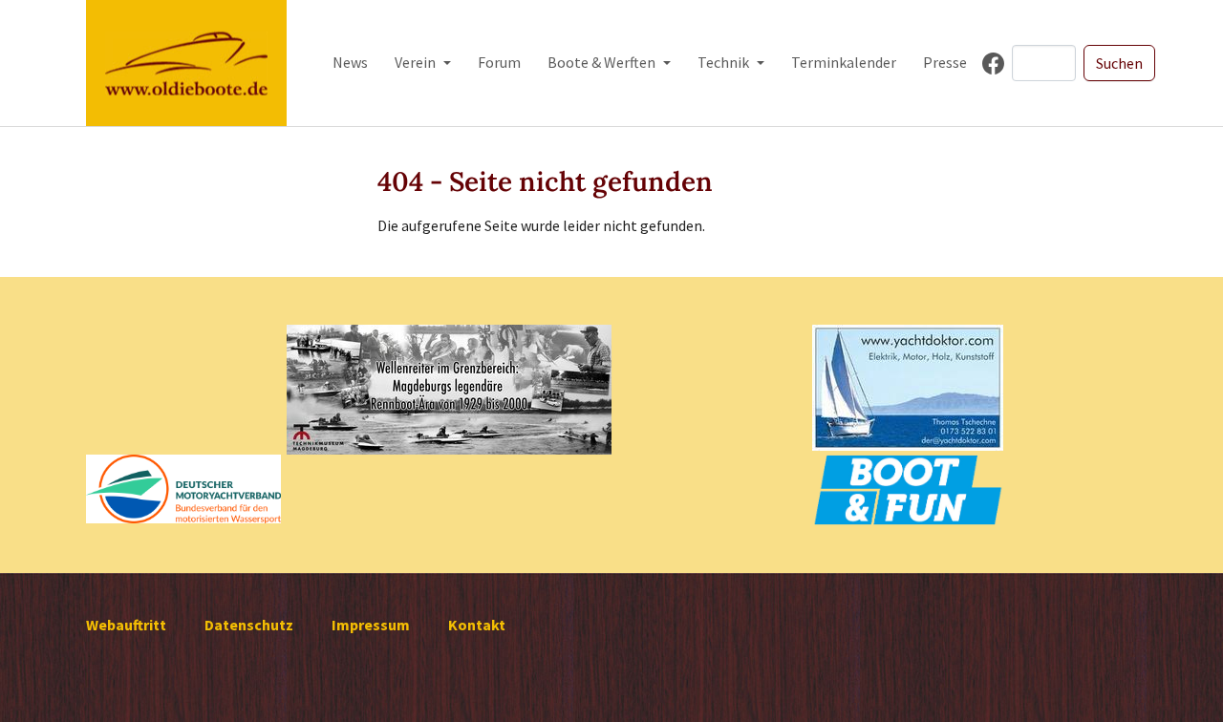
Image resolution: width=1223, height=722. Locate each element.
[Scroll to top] (1181, 680)
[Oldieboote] (186, 63)
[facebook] (993, 63)
